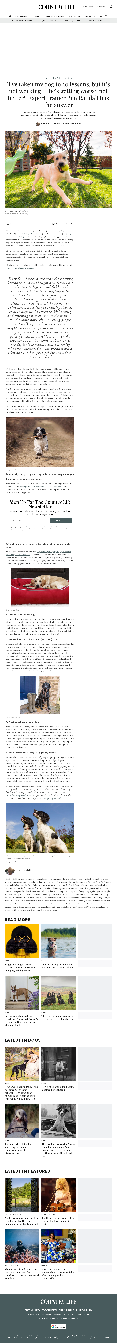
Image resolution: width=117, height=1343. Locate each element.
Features (78, 124)
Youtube (66, 1314)
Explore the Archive (48, 20)
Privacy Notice (63, 527)
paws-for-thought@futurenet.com (20, 268)
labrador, (23, 233)
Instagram (46, 1314)
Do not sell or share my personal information (58, 1318)
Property (37, 16)
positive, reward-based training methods (86, 879)
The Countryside (21, 16)
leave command (56, 486)
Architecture (75, 16)
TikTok (86, 1314)
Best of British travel (97, 20)
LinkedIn (78, 1314)
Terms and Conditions (68, 1310)
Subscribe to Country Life (22, 20)
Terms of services (31, 527)
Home (46, 78)
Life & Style (90, 16)
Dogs (70, 78)
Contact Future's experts (46, 1310)
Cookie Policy (34, 1314)
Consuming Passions (72, 20)
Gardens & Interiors (55, 16)
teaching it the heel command (31, 486)
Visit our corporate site (91, 1336)
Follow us (57, 224)
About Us (29, 1310)
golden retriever (35, 233)
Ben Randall (47, 124)
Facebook (57, 1314)
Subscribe (100, 7)
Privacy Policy (85, 1310)
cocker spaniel (22, 236)
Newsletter (69, 224)
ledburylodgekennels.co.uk (46, 910)
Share (12, 224)
